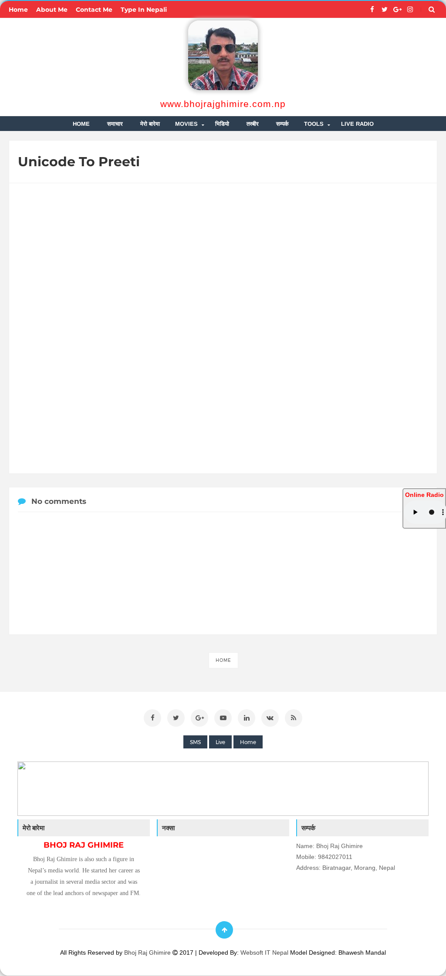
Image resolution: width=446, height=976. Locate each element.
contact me (94, 9)
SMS (195, 742)
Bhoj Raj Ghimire (148, 952)
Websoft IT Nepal (264, 952)
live (220, 742)
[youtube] (223, 718)
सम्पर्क (282, 124)
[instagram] (410, 9)
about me (52, 9)
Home (223, 660)
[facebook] (372, 9)
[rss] (293, 718)
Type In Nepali (144, 9)
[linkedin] (246, 718)
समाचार (115, 124)
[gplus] (397, 9)
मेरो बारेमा (150, 124)
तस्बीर (253, 124)
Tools (314, 124)
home (18, 9)
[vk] (270, 718)
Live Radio (357, 124)
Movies (186, 124)
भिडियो (222, 124)
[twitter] (384, 9)
